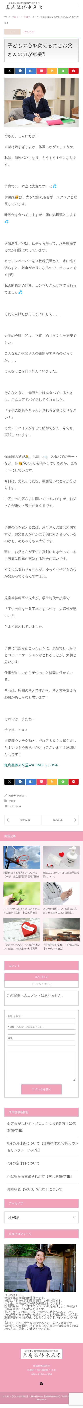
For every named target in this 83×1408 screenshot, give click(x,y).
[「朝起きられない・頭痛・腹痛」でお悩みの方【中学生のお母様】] (60, 820)
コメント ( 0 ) (41, 977)
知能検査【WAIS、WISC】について (34, 1189)
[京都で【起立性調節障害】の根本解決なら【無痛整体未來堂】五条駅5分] (43, 5)
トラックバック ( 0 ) (41, 984)
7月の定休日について (23, 1163)
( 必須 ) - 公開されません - (25, 1027)
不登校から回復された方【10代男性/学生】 (40, 1176)
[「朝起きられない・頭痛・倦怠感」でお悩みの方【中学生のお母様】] (23, 820)
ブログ (12, 32)
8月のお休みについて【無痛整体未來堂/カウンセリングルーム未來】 (43, 1146)
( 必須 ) (14, 1016)
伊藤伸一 (22, 795)
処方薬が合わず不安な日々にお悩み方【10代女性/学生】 (41, 1127)
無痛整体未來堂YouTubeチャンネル (31, 765)
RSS (41, 1383)
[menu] (77, 6)
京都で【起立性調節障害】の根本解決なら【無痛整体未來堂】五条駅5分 (38, 1396)
